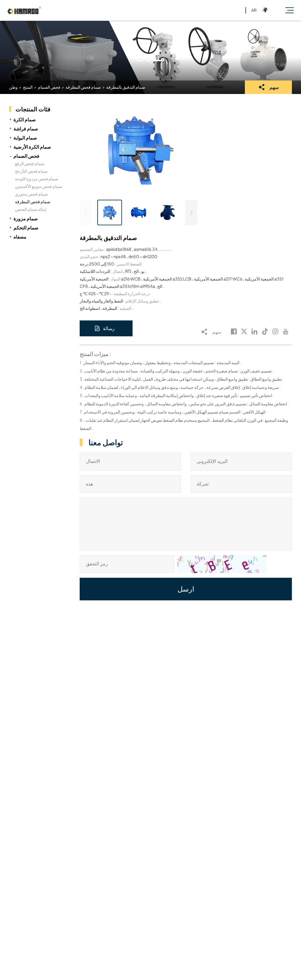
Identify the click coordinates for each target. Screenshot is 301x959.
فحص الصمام (49, 87)
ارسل (186, 589)
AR (254, 10)
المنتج (28, 87)
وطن (13, 87)
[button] (191, 212)
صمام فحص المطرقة (83, 87)
